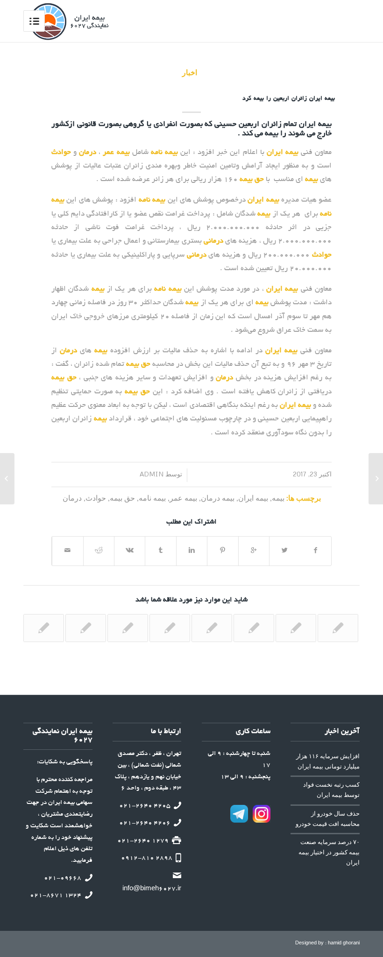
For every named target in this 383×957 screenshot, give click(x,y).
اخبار (190, 72)
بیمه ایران (253, 497)
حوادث (95, 497)
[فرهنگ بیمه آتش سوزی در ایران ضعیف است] (376, 478)
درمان (72, 497)
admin (157, 474)
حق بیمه (122, 497)
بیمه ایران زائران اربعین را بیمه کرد (288, 99)
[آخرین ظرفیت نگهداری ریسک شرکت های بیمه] (85, 628)
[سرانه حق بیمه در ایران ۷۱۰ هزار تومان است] (169, 628)
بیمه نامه (152, 497)
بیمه (278, 497)
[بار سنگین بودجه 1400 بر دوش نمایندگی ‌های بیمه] (43, 628)
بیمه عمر (183, 497)
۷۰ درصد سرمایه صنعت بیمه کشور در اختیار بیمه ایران (329, 852)
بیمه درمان (217, 497)
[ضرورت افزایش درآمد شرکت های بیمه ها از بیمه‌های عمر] (127, 628)
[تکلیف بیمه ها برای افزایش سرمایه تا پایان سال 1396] (254, 628)
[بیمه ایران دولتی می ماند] (338, 628)
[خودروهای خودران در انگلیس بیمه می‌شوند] (296, 628)
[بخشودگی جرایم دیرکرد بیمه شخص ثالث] (212, 628)
